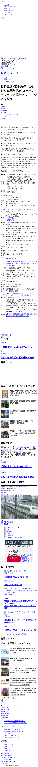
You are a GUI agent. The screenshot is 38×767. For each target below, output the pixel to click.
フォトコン (8, 14)
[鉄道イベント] (19, 24)
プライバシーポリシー (8, 757)
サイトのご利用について (9, 755)
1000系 (3, 118)
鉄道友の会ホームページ (9, 761)
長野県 (3, 106)
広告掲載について (7, 754)
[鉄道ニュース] (19, 22)
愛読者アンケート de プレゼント (15, 731)
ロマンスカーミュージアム (9, 114)
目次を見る (4, 492)
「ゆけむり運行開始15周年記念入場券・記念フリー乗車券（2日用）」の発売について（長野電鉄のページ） (21, 263)
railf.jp (3, 1)
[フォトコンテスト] (19, 28)
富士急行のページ (13, 220)
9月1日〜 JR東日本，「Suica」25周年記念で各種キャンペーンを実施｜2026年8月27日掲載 (23, 650)
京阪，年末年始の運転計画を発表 (15, 723)
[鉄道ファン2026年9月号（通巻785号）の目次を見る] (14, 58)
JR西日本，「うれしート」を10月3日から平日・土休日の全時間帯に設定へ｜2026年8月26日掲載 (23, 433)
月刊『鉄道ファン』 (11, 7)
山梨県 (3, 108)
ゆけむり (4, 116)
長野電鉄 (4, 110)
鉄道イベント (8, 10)
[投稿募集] (19, 26)
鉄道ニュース (8, 9)
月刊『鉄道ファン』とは (12, 737)
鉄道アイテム (8, 748)
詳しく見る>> (5, 524)
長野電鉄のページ (13, 218)
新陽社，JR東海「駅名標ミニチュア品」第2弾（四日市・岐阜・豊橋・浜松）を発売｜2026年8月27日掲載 (23, 393)
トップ (6, 5)
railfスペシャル (9, 750)
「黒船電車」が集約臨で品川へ (14, 721)
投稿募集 (7, 12)
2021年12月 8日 (9, 81)
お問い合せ (4, 763)
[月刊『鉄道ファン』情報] (19, 20)
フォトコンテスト (10, 735)
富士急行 (4, 112)
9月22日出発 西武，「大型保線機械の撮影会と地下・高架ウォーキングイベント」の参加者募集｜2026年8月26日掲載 (23, 670)
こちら (19, 453)
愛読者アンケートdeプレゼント (11, 494)
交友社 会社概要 (6, 759)
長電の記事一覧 (6, 335)
